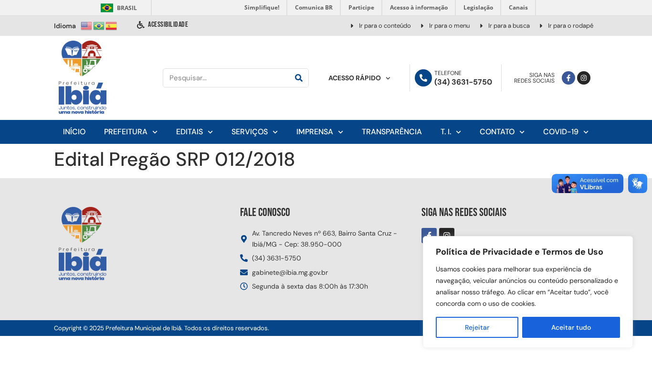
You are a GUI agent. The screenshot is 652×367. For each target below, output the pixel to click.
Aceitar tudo (571, 327)
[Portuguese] (99, 25)
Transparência (392, 132)
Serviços (249, 132)
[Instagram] (583, 78)
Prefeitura (125, 132)
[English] (87, 25)
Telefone (448, 73)
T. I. (446, 132)
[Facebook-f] (568, 78)
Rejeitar (477, 327)
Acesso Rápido (354, 78)
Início (74, 132)
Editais (189, 132)
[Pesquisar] (298, 78)
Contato (497, 132)
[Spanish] (111, 25)
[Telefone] (423, 77)
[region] (528, 292)
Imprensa (314, 132)
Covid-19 (560, 132)
